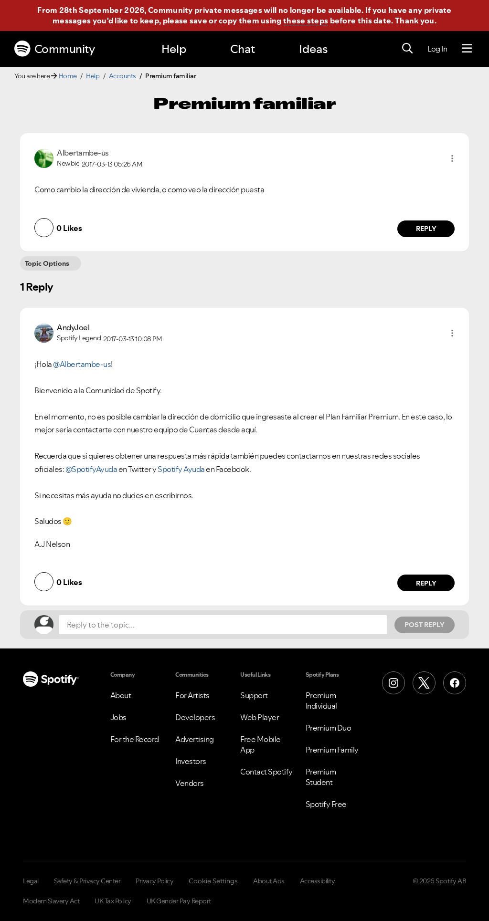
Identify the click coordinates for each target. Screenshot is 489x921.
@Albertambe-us (82, 364)
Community (64, 49)
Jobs (118, 717)
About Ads (269, 881)
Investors (190, 761)
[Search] (407, 48)
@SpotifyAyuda (91, 469)
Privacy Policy (154, 881)
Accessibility (317, 881)
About (120, 695)
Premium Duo (328, 727)
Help (173, 49)
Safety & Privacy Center (87, 881)
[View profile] (43, 157)
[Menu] (467, 48)
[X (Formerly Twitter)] (424, 682)
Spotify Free (326, 804)
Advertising (194, 739)
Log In (437, 48)
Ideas (313, 49)
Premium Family (332, 749)
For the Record (134, 739)
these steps (305, 20)
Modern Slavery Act (51, 901)
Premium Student (321, 776)
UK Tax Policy (113, 901)
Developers (195, 717)
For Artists (192, 695)
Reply (426, 228)
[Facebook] (454, 682)
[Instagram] (393, 682)
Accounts (122, 76)
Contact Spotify (266, 771)
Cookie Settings (213, 881)
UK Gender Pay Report (179, 901)
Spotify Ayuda (181, 469)
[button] (452, 158)
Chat (242, 49)
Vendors (189, 783)
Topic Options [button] (47, 263)
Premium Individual (321, 700)
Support (254, 695)
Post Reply (424, 624)
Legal (31, 881)
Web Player (259, 717)
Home (68, 76)
